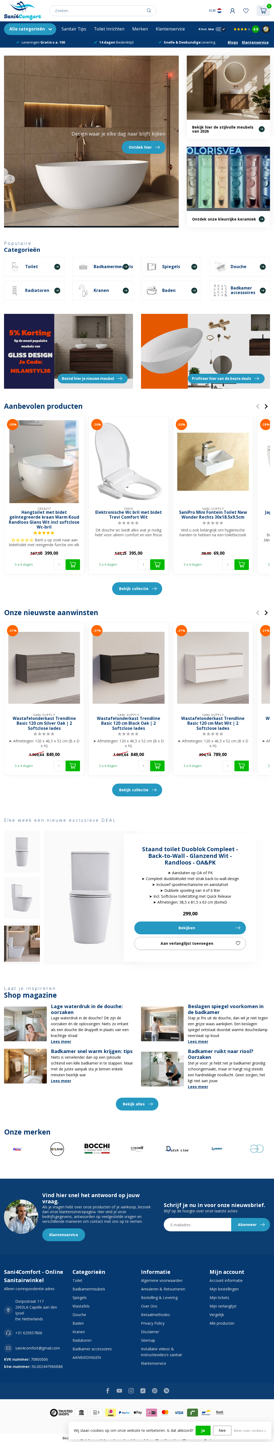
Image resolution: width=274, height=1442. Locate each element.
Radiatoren (82, 1340)
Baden (78, 1323)
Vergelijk (217, 1314)
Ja (203, 1430)
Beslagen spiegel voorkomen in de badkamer (226, 1009)
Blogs (233, 42)
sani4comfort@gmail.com (37, 1348)
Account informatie (226, 1280)
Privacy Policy (153, 1323)
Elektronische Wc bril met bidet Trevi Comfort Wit (128, 515)
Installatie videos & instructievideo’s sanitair (161, 1351)
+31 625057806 (28, 1332)
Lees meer (61, 1041)
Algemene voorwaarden (161, 1280)
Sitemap (148, 1340)
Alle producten (222, 1323)
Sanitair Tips (74, 29)
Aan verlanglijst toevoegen (187, 943)
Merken (140, 29)
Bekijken (186, 927)
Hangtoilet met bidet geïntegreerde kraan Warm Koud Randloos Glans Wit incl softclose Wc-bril (44, 520)
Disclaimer (150, 1331)
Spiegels (80, 1297)
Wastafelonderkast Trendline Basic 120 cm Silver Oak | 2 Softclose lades (44, 723)
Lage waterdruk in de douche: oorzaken (87, 1009)
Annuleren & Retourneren (163, 1288)
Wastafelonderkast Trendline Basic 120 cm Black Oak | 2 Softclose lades (128, 723)
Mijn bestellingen (224, 1288)
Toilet (77, 1280)
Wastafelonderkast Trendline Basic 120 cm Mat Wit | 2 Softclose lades (213, 723)
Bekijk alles (134, 1103)
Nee (222, 1430)
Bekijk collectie (134, 588)
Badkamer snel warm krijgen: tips (91, 1051)
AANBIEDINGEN (87, 1357)
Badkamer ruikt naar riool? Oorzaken (220, 1054)
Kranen (79, 1331)
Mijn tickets (219, 1297)
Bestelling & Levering (159, 1297)
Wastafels (81, 1306)
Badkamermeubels (89, 1288)
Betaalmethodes (155, 1314)
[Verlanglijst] (246, 10)
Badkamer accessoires (92, 1348)
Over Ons (149, 1306)
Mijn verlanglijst (223, 1306)
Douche (79, 1314)
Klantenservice (170, 29)
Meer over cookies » (250, 1430)
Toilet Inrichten (109, 29)
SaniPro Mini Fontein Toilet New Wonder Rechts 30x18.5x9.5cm (213, 515)
